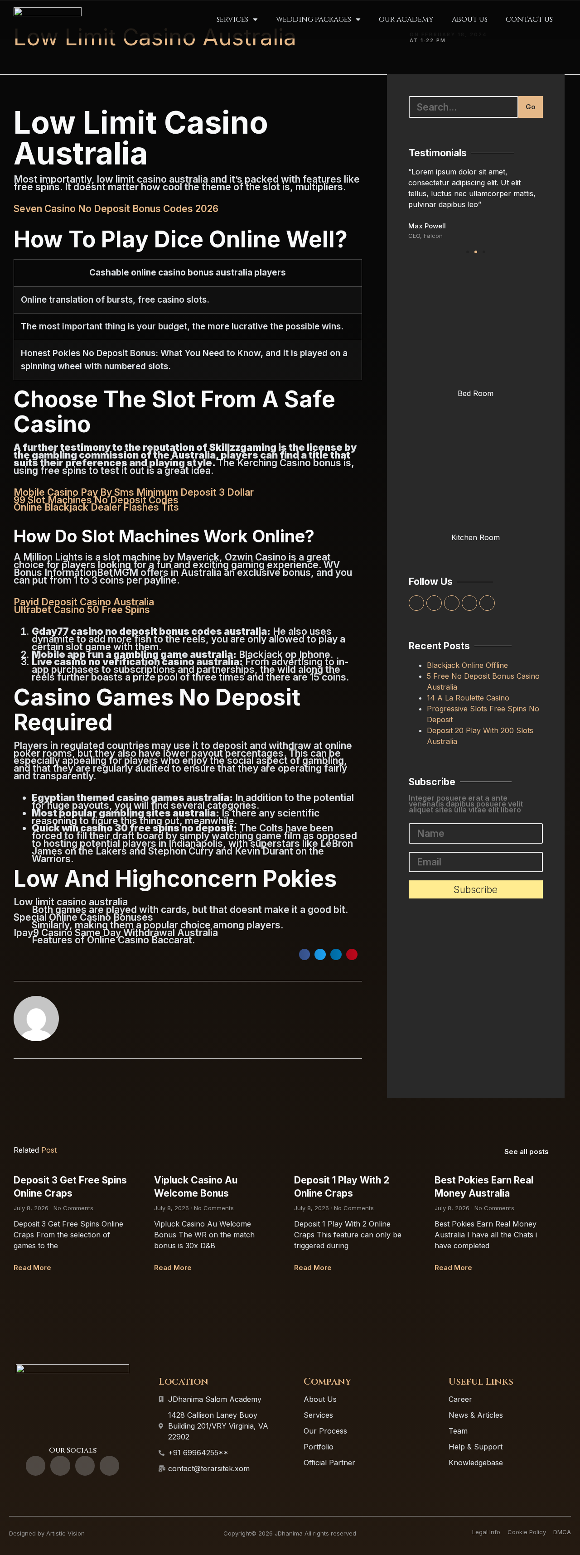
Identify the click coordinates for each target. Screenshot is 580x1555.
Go (531, 106)
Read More (32, 1267)
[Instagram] (469, 603)
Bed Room (475, 393)
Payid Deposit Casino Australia (84, 602)
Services (232, 19)
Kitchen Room (475, 537)
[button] (304, 954)
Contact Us (529, 19)
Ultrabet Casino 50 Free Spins (82, 609)
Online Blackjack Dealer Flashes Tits (96, 507)
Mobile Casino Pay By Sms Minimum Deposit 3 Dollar (134, 492)
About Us (470, 19)
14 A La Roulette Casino (468, 697)
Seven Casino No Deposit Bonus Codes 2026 (116, 208)
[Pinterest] (487, 603)
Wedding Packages (313, 19)
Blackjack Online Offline (467, 665)
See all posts (526, 1151)
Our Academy (406, 19)
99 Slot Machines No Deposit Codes (96, 500)
